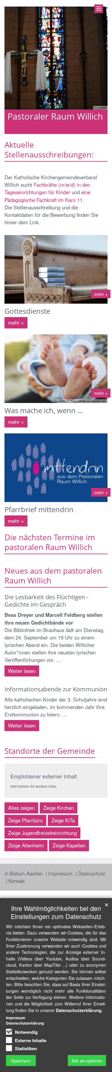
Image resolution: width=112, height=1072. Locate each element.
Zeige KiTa (63, 820)
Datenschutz (91, 873)
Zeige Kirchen (58, 807)
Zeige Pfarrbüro (25, 820)
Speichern (21, 1060)
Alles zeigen (21, 807)
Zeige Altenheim (26, 845)
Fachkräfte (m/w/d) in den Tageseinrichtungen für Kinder (47, 188)
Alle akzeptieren (86, 1060)
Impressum (61, 873)
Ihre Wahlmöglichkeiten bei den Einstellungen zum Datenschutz (56, 912)
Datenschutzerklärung (79, 1010)
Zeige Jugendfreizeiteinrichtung (42, 832)
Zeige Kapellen (69, 845)
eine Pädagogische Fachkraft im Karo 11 (47, 196)
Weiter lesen (22, 670)
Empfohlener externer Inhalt (43, 776)
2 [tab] (47, 134)
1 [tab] (38, 134)
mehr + (16, 322)
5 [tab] (74, 134)
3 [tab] (56, 134)
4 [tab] (65, 134)
